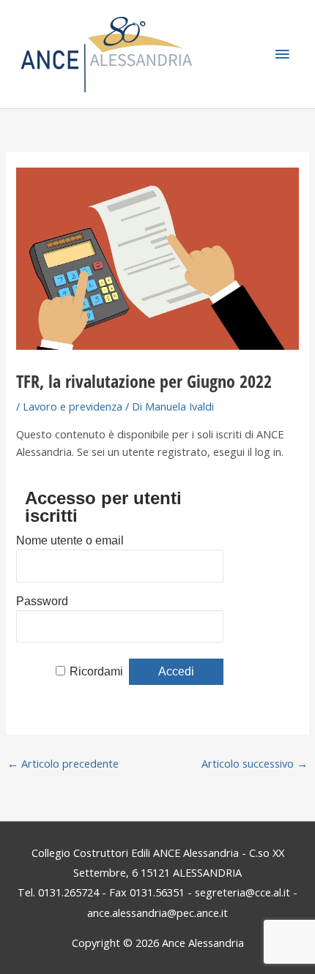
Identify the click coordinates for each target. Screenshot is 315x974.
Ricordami (96, 671)
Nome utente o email (70, 540)
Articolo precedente (63, 763)
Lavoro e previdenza (72, 406)
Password (42, 601)
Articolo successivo (254, 763)
